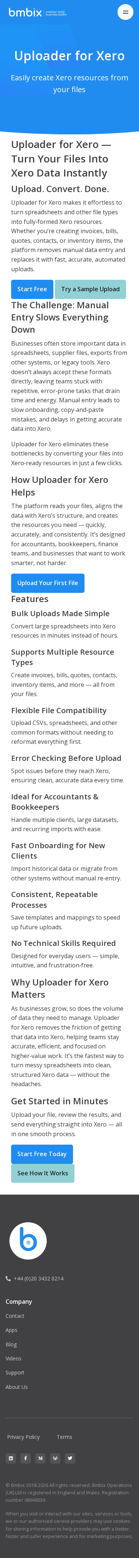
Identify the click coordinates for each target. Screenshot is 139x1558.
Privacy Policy (23, 1436)
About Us (17, 1386)
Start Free (32, 289)
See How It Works (42, 1173)
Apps (11, 1329)
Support (15, 1372)
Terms (64, 1436)
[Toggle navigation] (125, 12)
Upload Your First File (47, 583)
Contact (15, 1315)
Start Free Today (42, 1154)
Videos (13, 1358)
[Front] (41, 12)
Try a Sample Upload (90, 289)
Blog (11, 1344)
